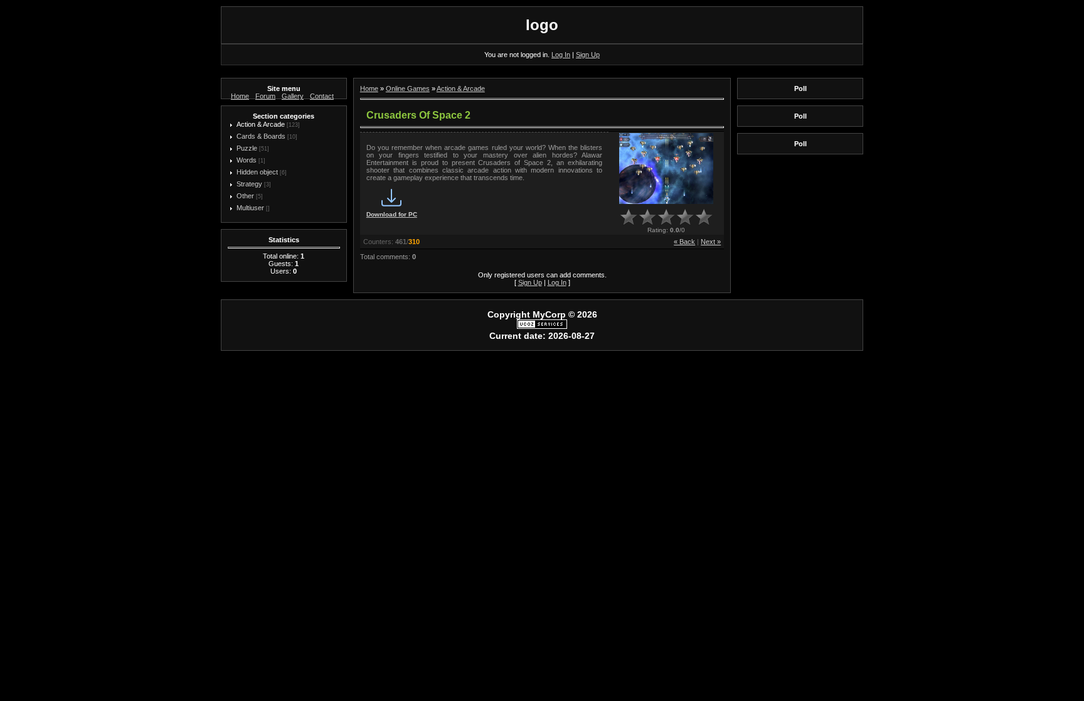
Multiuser (250, 207)
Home (369, 88)
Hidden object (257, 172)
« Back (684, 241)
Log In (560, 54)
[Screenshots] (666, 168)
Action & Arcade (260, 124)
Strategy (249, 184)
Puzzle (246, 148)
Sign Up (588, 54)
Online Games (408, 88)
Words (246, 160)
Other (245, 196)
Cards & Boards (260, 136)
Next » (711, 241)
